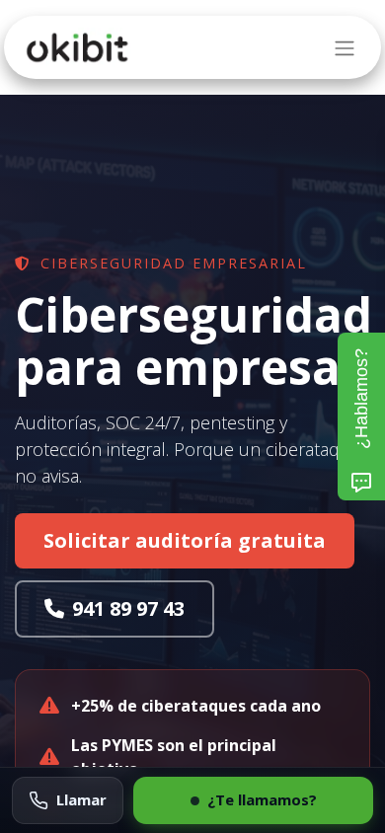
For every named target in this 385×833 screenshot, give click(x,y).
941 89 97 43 (128, 608)
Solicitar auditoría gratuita (184, 540)
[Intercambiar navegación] (344, 47)
